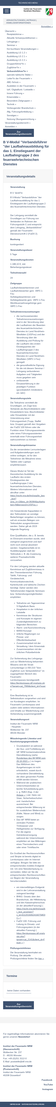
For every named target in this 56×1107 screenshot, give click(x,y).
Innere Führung (14, 93)
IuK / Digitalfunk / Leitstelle (20, 89)
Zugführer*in (13, 67)
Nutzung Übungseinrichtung (20, 119)
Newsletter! (24, 1037)
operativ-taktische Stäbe (19, 74)
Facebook (47, 1080)
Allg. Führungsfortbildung (19, 111)
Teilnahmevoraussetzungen (25, 311)
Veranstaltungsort (19, 719)
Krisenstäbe (13, 97)
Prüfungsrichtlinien (20, 948)
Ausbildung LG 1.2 (16, 52)
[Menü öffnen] (6, 11)
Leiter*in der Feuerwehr (18, 78)
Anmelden (46, 26)
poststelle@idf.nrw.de (21, 1061)
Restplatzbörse (14, 34)
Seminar (11, 45)
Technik (10, 104)
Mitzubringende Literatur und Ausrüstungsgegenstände (25, 740)
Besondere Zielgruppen (18, 100)
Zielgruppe (16, 283)
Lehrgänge (12, 41)
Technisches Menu (28, 3)
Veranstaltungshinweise (23, 445)
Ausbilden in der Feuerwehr (20, 86)
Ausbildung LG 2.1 (16, 56)
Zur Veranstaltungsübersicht (18, 133)
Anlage (19, 795)
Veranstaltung (17, 187)
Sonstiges (11, 115)
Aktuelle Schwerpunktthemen (21, 38)
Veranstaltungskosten (22, 259)
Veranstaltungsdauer (21, 250)
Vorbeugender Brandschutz (20, 108)
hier (40, 958)
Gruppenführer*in (15, 63)
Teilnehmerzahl (18, 272)
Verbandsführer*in (16, 71)
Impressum (15, 1104)
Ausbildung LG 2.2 (16, 60)
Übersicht (9, 31)
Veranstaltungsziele (20, 398)
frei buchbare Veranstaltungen (22, 49)
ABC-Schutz (13, 82)
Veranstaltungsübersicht (17, 123)
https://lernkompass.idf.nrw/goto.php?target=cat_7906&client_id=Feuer (28, 684)
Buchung (15, 239)
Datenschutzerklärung (33, 1104)
